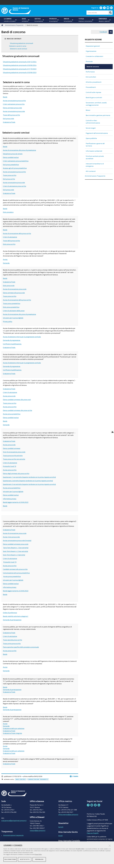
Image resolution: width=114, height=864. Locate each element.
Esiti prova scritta (9, 179)
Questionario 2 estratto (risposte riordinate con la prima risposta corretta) (28, 480)
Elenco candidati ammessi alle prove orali (17, 399)
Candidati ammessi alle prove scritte (15, 569)
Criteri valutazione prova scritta (13, 104)
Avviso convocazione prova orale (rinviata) (17, 540)
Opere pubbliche (91, 138)
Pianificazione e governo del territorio (95, 145)
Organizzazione (91, 51)
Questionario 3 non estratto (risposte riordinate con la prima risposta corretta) (29, 484)
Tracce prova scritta (9, 175)
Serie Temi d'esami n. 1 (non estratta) (15, 547)
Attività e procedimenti (93, 82)
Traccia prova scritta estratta (13, 455)
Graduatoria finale (9, 122)
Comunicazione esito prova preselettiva (16, 573)
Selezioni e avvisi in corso (17, 46)
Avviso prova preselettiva (11, 414)
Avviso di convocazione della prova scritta (17, 233)
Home (2, 25)
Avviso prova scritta (9, 407)
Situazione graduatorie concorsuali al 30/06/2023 (19, 72)
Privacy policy (7, 321)
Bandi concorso (21, 779)
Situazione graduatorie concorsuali (21, 43)
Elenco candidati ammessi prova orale (15, 544)
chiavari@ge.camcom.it (37, 830)
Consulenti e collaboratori (94, 56)
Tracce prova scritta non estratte (14, 459)
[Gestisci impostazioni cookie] (112, 432)
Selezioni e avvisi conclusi (18, 48)
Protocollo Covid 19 (9, 466)
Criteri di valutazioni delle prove (13, 310)
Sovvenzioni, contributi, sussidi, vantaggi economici (96, 104)
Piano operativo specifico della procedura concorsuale (21, 647)
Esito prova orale (8, 285)
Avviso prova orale (9, 396)
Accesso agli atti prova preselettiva (15, 168)
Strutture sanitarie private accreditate (95, 157)
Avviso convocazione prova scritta (14, 100)
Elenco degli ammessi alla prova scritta (16, 473)
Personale (89, 61)
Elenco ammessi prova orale (12, 108)
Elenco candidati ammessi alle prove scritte (17, 410)
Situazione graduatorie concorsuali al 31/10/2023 (19, 69)
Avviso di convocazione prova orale (14, 289)
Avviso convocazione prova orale (14, 111)
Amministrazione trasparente (13, 835)
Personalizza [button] (39, 859)
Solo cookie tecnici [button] (10, 859)
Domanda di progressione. (11, 340)
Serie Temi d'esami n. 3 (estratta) (14, 555)
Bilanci (88, 110)
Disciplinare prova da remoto (12, 154)
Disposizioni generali (93, 46)
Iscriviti (60, 827)
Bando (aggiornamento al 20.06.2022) (15, 502)
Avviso (5, 259)
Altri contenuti (91, 171)
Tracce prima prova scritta (12, 643)
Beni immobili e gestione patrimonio (98, 115)
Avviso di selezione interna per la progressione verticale (22, 336)
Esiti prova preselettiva (11, 164)
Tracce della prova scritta (11, 115)
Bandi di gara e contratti (94, 97)
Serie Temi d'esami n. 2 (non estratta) (15, 551)
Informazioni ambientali (94, 151)
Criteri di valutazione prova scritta (14, 186)
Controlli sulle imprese (93, 92)
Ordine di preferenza (10, 612)
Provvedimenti (91, 87)
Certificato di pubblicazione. (12, 344)
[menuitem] (10, 20)
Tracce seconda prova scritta (12, 640)
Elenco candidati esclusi (11, 157)
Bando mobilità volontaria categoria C (15, 616)
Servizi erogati (91, 128)
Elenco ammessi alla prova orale (14, 292)
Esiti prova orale (8, 118)
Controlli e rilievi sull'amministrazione (93, 122)
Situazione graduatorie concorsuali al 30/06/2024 (19, 65)
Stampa (75, 776)
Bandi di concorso (93, 66)
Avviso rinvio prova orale (11, 537)
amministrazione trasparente (38, 779)
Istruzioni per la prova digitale (13, 318)
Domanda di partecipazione (12, 620)
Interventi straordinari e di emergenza (95, 165)
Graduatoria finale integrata (12, 733)
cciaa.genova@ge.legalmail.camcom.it (13, 820)
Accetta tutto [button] (24, 859)
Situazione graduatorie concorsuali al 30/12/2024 (19, 61)
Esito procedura (8, 212)
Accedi (60, 835)
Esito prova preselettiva (11, 307)
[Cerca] (110, 12)
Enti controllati (91, 77)
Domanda (6, 263)
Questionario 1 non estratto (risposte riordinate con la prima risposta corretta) (29, 477)
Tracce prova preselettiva (11, 303)
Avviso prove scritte (9, 650)
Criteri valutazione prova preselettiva (15, 161)
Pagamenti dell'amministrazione (97, 133)
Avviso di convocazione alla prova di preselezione (19, 150)
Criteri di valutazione (10, 237)
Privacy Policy (38, 854)
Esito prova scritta (9, 244)
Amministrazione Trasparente (14, 25)
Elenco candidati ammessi (11, 448)
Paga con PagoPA (93, 833)
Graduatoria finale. (9, 347)
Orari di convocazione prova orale (14, 452)
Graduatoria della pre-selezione (13, 728)
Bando (5, 97)
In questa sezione (93, 39)
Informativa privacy (9, 498)
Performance (90, 72)
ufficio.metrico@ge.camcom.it (68, 814)
